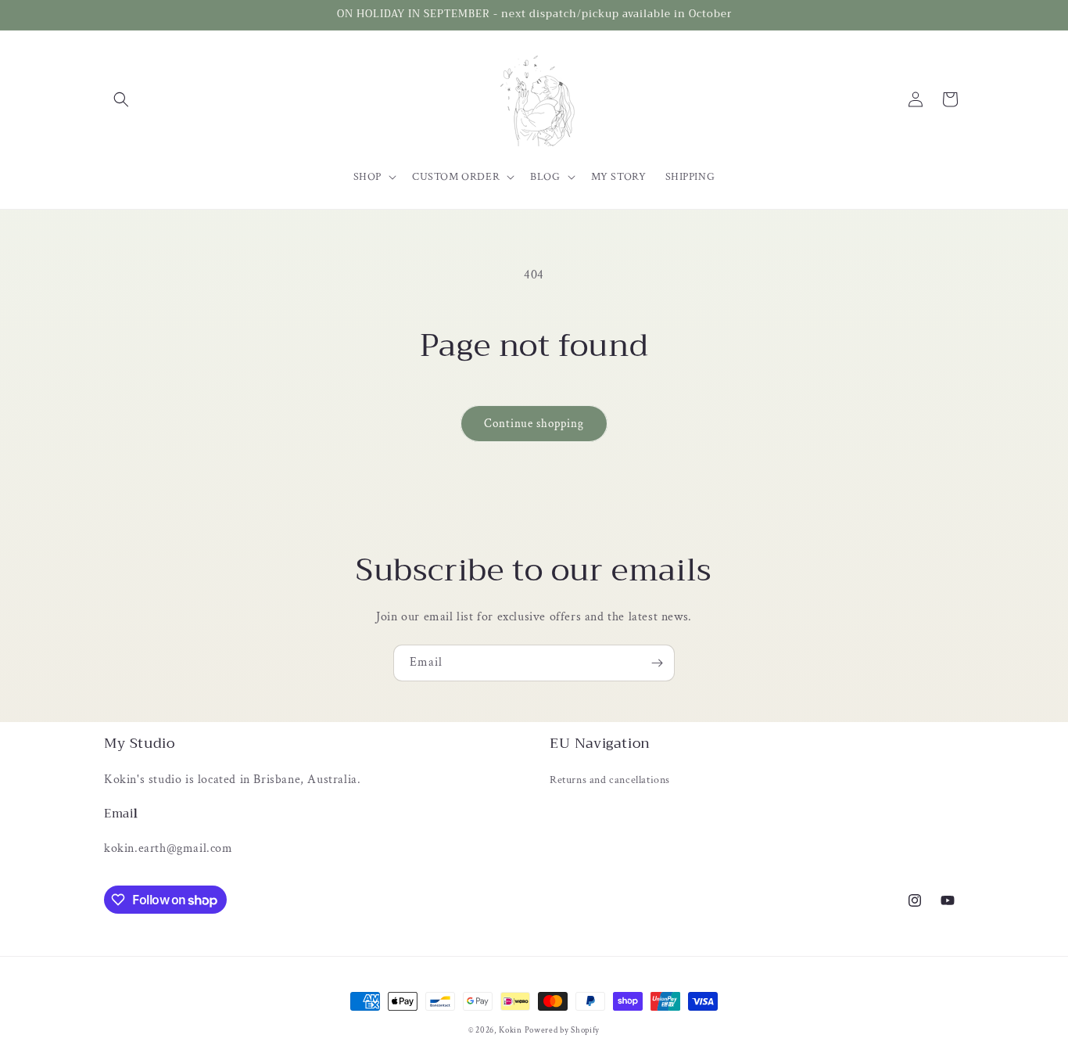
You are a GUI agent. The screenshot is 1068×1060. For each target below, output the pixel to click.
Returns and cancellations (610, 780)
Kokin (511, 1030)
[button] (121, 99)
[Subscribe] (657, 663)
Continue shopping (534, 423)
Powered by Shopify (562, 1030)
